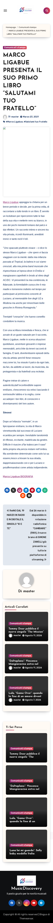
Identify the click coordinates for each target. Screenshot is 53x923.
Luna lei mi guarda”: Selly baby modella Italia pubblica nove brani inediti (26, 853)
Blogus (43, 914)
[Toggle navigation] (5, 10)
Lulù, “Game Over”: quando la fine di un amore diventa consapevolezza (26, 696)
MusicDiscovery (26, 888)
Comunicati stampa (14, 47)
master (15, 117)
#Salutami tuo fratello (35, 122)
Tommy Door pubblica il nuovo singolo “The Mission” (25, 757)
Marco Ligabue (11, 202)
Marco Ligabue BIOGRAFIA (18, 476)
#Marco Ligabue (14, 122)
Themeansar (26, 918)
